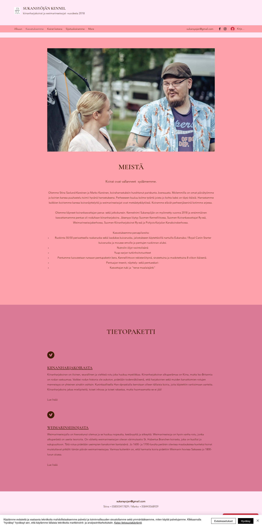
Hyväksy (245, 521)
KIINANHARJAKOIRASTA (70, 367)
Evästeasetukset (223, 521)
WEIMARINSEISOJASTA (68, 427)
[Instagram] (225, 29)
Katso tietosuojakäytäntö (128, 522)
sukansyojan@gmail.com (200, 28)
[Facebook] (220, 29)
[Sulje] (258, 521)
